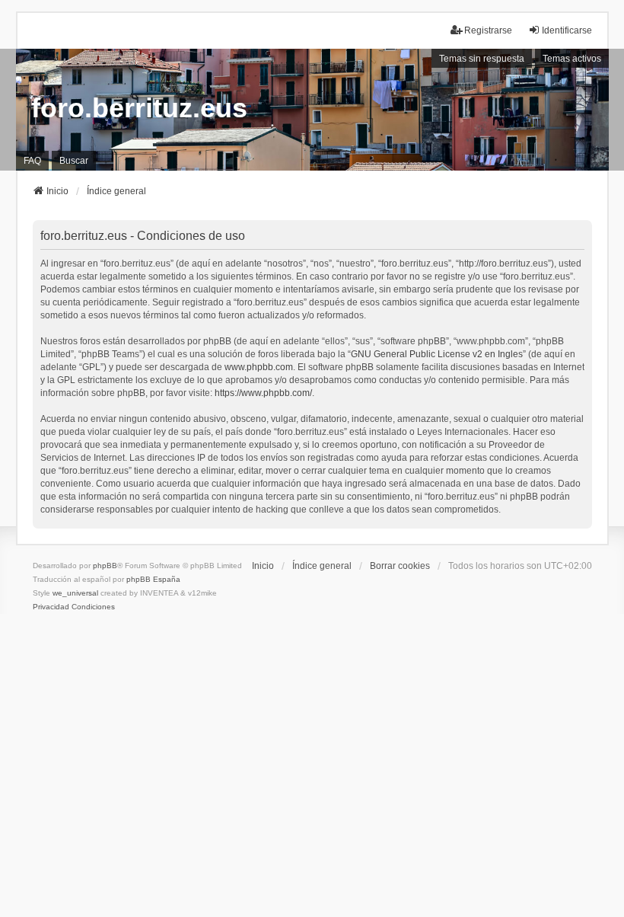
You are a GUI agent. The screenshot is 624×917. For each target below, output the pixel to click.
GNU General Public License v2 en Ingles (437, 354)
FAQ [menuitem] (32, 160)
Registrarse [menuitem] (488, 30)
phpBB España (153, 579)
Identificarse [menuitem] (567, 30)
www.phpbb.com (258, 367)
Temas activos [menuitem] (572, 58)
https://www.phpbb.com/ (263, 393)
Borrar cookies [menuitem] (400, 566)
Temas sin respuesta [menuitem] (481, 58)
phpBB (105, 565)
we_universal (75, 593)
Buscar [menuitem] (73, 160)
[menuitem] (51, 607)
